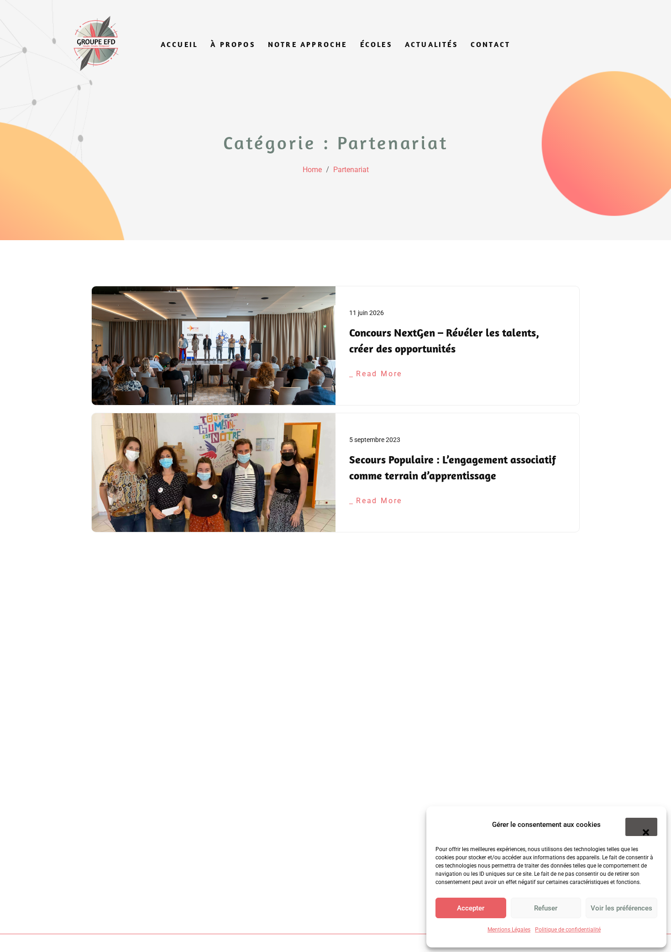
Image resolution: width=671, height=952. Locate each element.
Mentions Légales (509, 929)
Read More (379, 373)
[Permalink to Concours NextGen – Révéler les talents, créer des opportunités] (214, 345)
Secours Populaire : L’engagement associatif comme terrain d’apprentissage (452, 467)
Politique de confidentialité (568, 929)
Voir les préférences (621, 908)
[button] (641, 827)
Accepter (470, 908)
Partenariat (351, 169)
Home (312, 169)
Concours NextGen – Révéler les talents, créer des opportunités (444, 340)
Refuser (545, 908)
